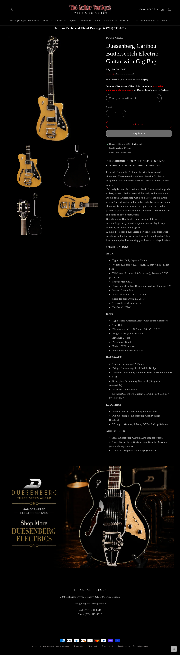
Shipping (110, 74)
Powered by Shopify (62, 646)
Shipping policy (124, 646)
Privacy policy (93, 646)
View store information (120, 152)
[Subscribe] (157, 98)
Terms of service (108, 646)
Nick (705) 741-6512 (90, 610)
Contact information (140, 646)
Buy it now (139, 133)
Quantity (109, 107)
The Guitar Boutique (46, 646)
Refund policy (79, 646)
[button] (11, 9)
